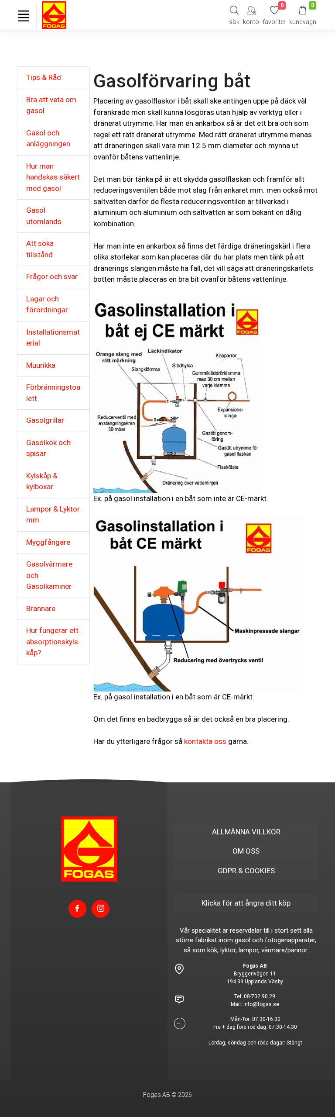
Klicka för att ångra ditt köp (246, 903)
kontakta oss (205, 741)
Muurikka (40, 365)
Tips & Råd (43, 77)
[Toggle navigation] (23, 16)
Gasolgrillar (45, 420)
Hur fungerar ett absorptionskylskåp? (52, 641)
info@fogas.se (261, 1004)
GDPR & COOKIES (246, 870)
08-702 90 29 (259, 996)
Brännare (40, 608)
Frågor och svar (52, 276)
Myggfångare (48, 542)
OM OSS (246, 851)
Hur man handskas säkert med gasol (53, 177)
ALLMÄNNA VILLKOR (246, 831)
